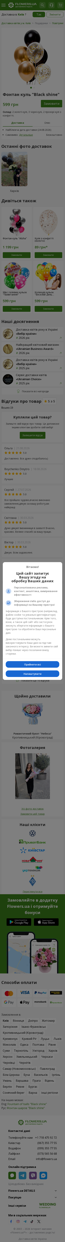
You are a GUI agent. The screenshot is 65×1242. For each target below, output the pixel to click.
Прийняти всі (32, 664)
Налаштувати (32, 673)
